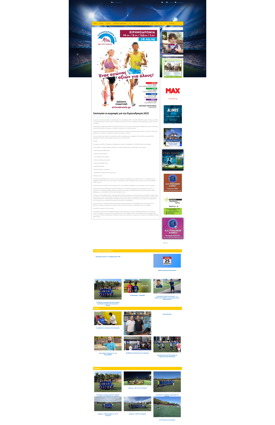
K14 (148, 23)
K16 (139, 23)
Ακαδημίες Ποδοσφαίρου (120, 23)
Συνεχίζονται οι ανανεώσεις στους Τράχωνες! (108, 328)
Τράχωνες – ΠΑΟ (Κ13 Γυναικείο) (137, 414)
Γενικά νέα (171, 23)
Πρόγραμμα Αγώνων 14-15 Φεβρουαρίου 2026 (108, 256)
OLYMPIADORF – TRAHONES (137, 295)
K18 (130, 23)
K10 (166, 23)
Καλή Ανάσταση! (167, 314)
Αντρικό (101, 23)
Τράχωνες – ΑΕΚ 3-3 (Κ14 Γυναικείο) (137, 388)
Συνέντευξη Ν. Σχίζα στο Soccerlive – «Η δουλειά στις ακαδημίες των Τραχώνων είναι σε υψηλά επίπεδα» (167, 298)
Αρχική (95, 23)
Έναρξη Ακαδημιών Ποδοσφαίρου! (167, 270)
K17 (135, 23)
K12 (157, 23)
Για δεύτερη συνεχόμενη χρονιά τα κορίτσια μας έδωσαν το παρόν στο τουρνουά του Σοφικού (107, 304)
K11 (161, 23)
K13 (152, 23)
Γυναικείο (108, 23)
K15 (143, 23)
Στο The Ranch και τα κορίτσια (167, 420)
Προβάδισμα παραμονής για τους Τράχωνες (137, 353)
